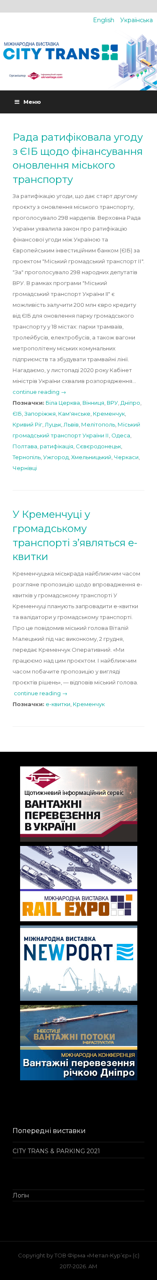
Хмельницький (91, 457)
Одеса (120, 435)
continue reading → (39, 391)
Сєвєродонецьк (98, 446)
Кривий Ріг (27, 424)
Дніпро (130, 402)
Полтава (25, 446)
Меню (32, 101)
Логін (21, 1195)
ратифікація (56, 446)
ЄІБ (17, 413)
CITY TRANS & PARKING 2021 (56, 1151)
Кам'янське (74, 413)
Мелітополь (98, 424)
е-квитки (58, 704)
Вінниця (93, 402)
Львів (71, 424)
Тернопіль (27, 457)
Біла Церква (63, 402)
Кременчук (109, 413)
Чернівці (25, 468)
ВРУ (112, 402)
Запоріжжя (40, 413)
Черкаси (126, 457)
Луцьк (53, 424)
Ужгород (56, 457)
